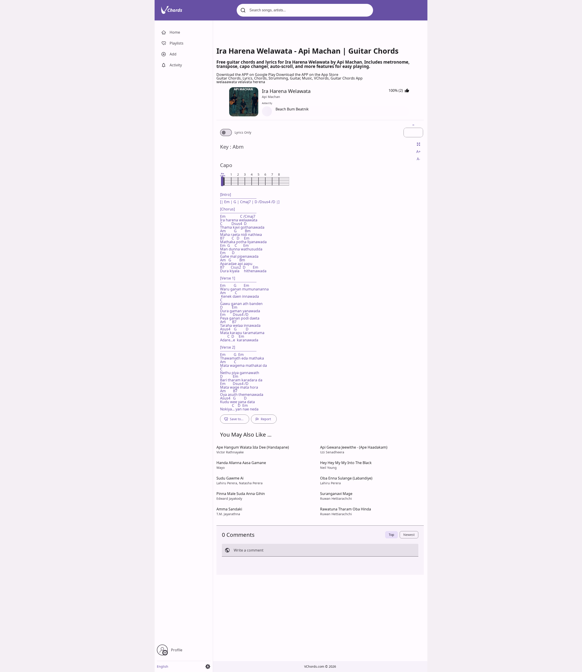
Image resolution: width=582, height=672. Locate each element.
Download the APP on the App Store (307, 74)
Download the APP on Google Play (246, 74)
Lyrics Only (243, 132)
